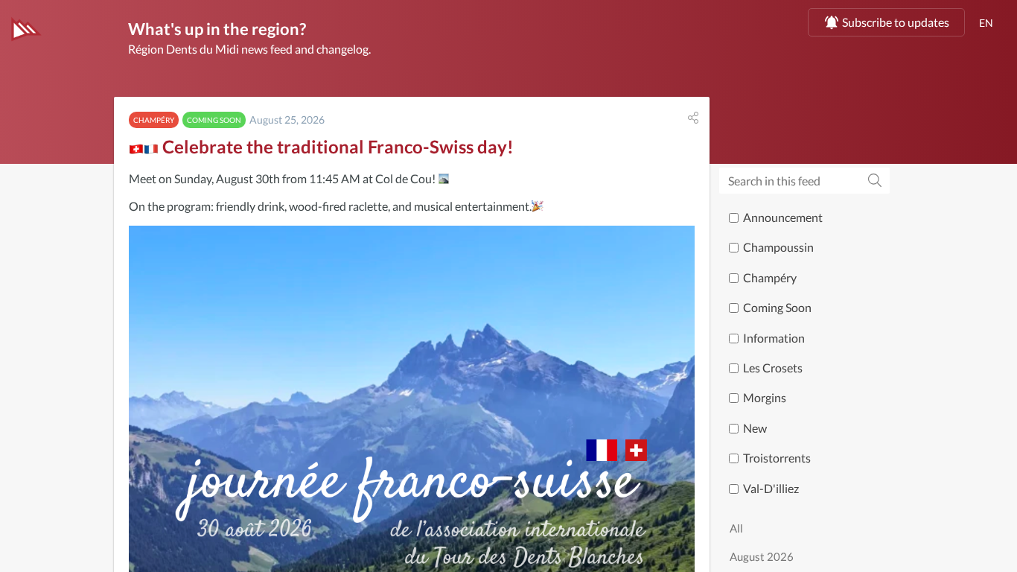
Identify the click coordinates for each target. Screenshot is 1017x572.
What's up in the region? (217, 29)
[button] (693, 118)
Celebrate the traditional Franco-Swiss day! (336, 146)
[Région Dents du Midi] (26, 29)
